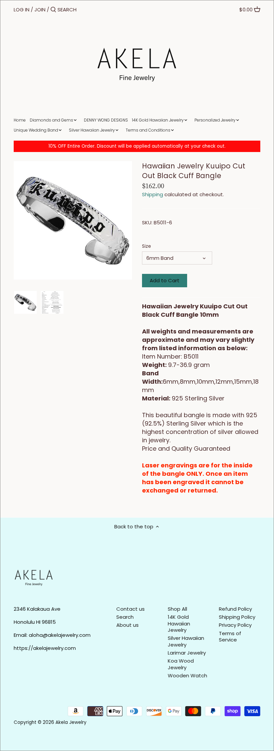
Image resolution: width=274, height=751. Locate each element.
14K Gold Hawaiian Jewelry (179, 623)
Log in (21, 9)
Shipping (152, 194)
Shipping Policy (237, 616)
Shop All (177, 608)
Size (146, 246)
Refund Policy (235, 608)
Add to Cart (164, 280)
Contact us (130, 608)
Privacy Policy (235, 624)
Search (125, 616)
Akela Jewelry (71, 722)
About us (127, 624)
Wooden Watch (187, 675)
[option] (25, 302)
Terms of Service (230, 637)
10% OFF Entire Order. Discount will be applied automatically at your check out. (137, 146)
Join (39, 9)
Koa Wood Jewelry (181, 664)
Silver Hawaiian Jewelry (186, 641)
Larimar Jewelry (187, 652)
